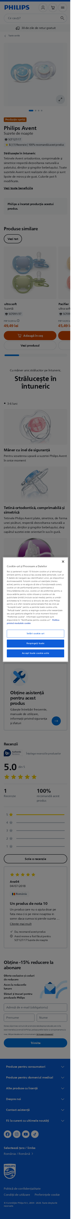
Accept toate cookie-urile (34, 653)
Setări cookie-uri (34, 633)
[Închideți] (61, 561)
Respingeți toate (34, 643)
